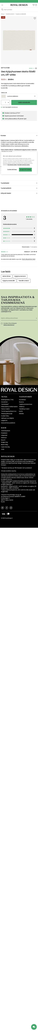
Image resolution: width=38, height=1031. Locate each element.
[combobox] (19, 96)
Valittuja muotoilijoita (7, 418)
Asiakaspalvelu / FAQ (7, 399)
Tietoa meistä (5, 409)
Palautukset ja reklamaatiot (9, 406)
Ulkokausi (4, 437)
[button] (33, 5)
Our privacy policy (12, 164)
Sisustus (21, 402)
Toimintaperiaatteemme (8, 411)
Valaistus (21, 406)
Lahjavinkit (4, 435)
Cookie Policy (5, 416)
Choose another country (8, 471)
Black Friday (4, 444)
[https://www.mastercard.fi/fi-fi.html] (8, 514)
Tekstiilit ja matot (24, 409)
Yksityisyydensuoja (6, 413)
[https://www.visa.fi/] (3, 514)
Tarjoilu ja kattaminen (25, 404)
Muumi (3, 440)
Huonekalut (22, 399)
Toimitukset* (5, 404)
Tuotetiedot (5, 183)
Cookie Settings (12, 169)
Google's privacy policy (23, 164)
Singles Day (4, 442)
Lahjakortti (4, 420)
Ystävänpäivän (5, 430)
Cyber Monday (5, 447)
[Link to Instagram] (11, 507)
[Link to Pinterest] (2, 507)
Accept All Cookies (25, 169)
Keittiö (21, 411)
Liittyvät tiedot (6, 193)
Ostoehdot (4, 402)
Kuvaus (3, 135)
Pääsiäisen (4, 433)
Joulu (2, 449)
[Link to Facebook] (6, 507)
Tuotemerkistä (6, 188)
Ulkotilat (21, 413)
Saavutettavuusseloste (8, 422)
